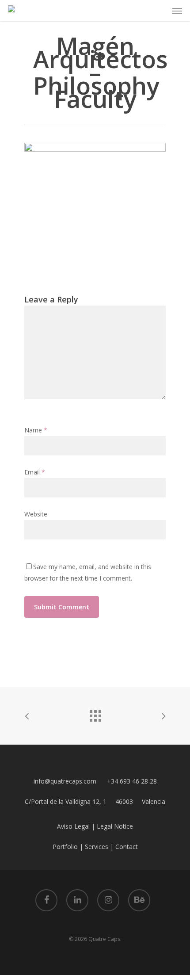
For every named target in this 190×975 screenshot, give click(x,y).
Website (35, 514)
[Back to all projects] (95, 714)
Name (35, 430)
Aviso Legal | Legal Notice (95, 826)
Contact (126, 846)
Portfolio (65, 846)
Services (96, 846)
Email (34, 472)
